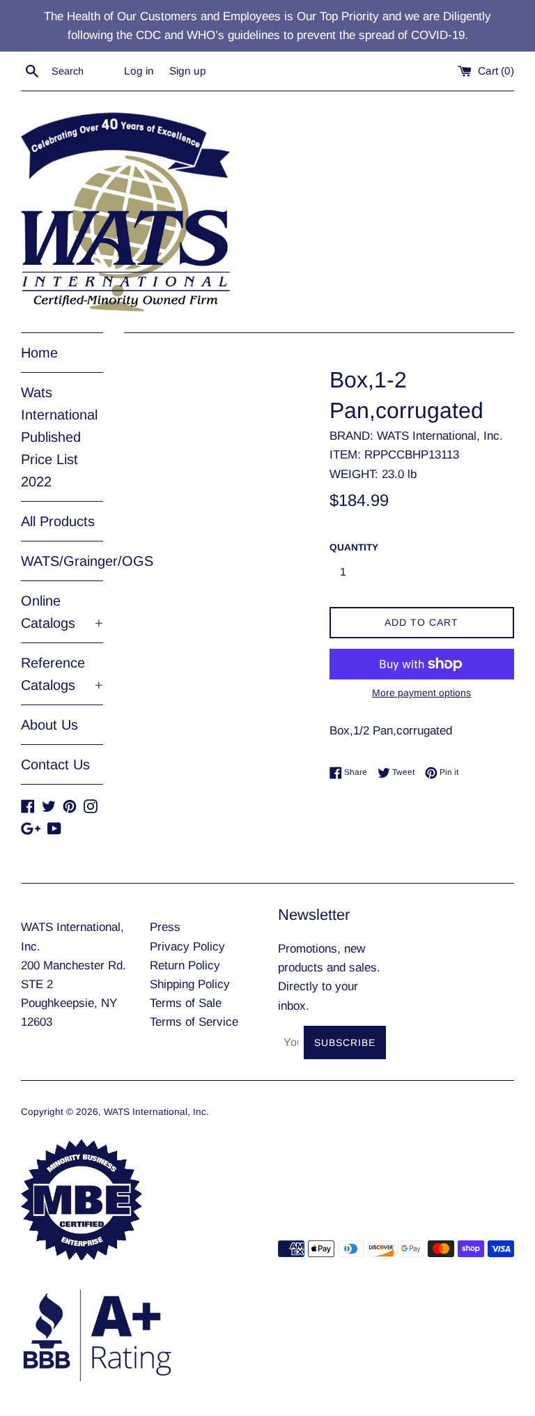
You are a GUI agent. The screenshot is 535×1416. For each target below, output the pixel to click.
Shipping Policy (190, 984)
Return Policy (185, 965)
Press (165, 927)
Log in (139, 71)
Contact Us (55, 764)
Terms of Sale (186, 1003)
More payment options (421, 692)
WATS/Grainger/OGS (62, 561)
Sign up (187, 71)
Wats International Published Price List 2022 (59, 437)
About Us (49, 724)
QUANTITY (353, 547)
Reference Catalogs (62, 674)
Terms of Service (194, 1022)
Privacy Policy (187, 946)
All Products (58, 521)
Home (39, 352)
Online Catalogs (62, 612)
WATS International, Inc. (156, 1112)
